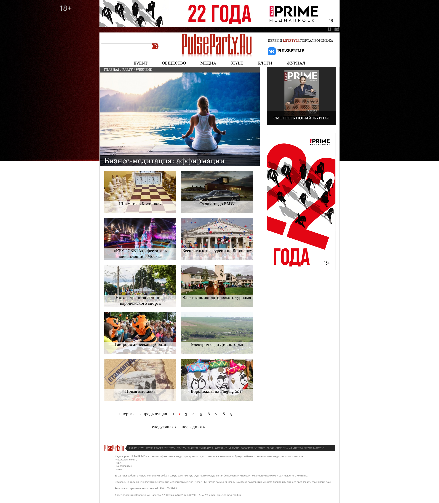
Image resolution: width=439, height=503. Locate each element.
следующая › (164, 426)
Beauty (181, 448)
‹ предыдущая (153, 413)
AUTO (141, 448)
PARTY (127, 69)
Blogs (270, 448)
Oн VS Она (282, 448)
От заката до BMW (217, 203)
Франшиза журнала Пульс (306, 448)
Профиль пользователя (336, 29)
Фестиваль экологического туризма (217, 297)
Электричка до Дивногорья (217, 344)
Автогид (233, 448)
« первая (126, 413)
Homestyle (206, 448)
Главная (111, 69)
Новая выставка (140, 391)
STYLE (149, 448)
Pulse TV (169, 448)
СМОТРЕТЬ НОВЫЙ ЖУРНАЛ (301, 118)
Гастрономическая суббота (140, 344)
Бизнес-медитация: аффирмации (164, 160)
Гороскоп (247, 448)
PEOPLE (158, 448)
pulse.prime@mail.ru (229, 495)
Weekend (221, 448)
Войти (330, 29)
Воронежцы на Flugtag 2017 (217, 391)
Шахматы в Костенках (140, 203)
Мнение (259, 448)
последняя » (193, 426)
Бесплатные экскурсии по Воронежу (217, 250)
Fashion (192, 448)
